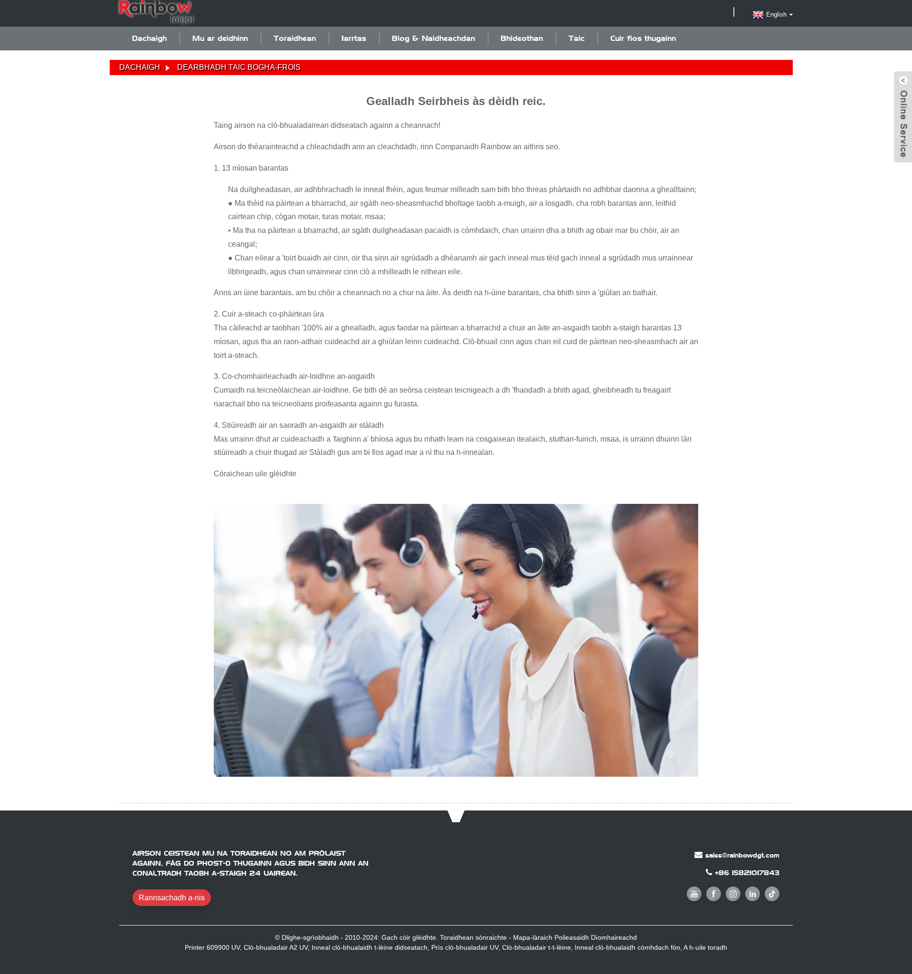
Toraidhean (295, 38)
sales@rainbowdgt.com (742, 855)
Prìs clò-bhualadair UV (464, 947)
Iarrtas (354, 38)
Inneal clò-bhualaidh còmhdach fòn (627, 947)
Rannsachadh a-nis (172, 898)
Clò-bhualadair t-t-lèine (536, 947)
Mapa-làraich (532, 937)
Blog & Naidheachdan (433, 38)
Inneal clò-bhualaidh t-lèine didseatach (370, 947)
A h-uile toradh (705, 947)
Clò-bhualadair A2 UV (276, 947)
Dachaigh (149, 38)
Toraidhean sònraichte (473, 937)
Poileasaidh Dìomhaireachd (595, 937)
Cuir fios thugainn (643, 38)
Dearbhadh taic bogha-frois (239, 67)
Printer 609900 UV (212, 947)
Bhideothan (522, 38)
